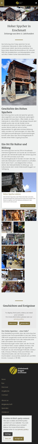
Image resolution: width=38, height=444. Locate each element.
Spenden (5, 408)
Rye (3, 383)
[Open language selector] (36, 3)
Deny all (8, 439)
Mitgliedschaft (7, 404)
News (4, 379)
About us (5, 400)
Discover (5, 387)
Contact (5, 395)
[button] (2, 3)
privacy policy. (19, 319)
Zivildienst (5, 412)
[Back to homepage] (19, 3)
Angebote (5, 391)
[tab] (17, 324)
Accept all (18, 439)
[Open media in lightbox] (13, 215)
